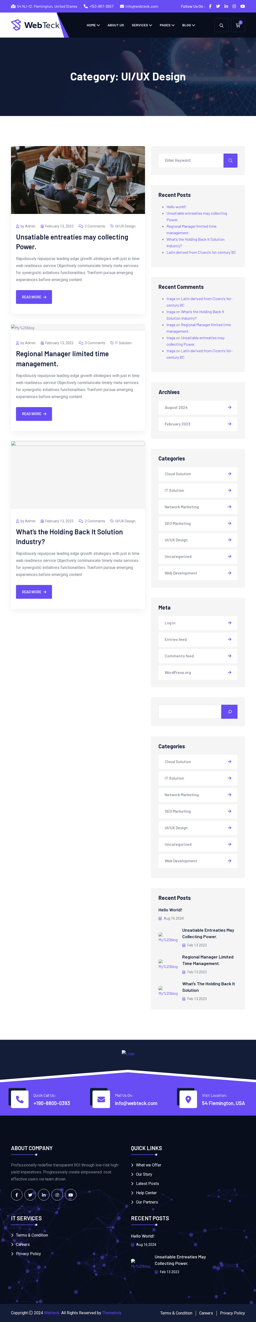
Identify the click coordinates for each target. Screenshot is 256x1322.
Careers (23, 1244)
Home (91, 25)
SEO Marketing (178, 523)
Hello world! (176, 206)
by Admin (28, 226)
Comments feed (179, 655)
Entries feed (176, 639)
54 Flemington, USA (223, 1103)
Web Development (181, 572)
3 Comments (95, 226)
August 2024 (176, 407)
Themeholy (112, 1312)
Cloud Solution (178, 473)
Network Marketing (182, 506)
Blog (186, 25)
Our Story (144, 1174)
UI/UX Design (125, 226)
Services (140, 25)
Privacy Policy (28, 1253)
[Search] (229, 712)
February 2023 (177, 423)
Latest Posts (147, 1183)
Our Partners (147, 1202)
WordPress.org (178, 672)
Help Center (146, 1192)
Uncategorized (178, 556)
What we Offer (148, 1165)
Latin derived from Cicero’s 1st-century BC (201, 252)
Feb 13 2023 (197, 945)
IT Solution (123, 343)
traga (170, 298)
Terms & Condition (32, 1235)
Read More (31, 297)
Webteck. (52, 1312)
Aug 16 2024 (173, 918)
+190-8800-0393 (52, 1103)
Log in (170, 622)
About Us (116, 25)
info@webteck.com (142, 6)
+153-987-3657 (101, 6)
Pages (165, 25)
